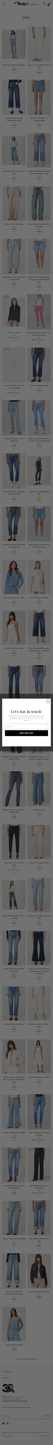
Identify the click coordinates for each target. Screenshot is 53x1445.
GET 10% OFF (26, 733)
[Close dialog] (48, 701)
